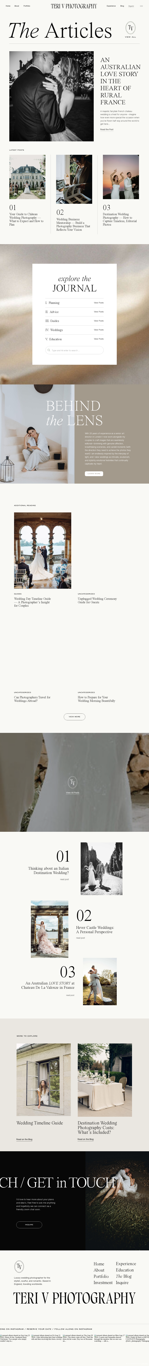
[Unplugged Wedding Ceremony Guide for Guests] (106, 550)
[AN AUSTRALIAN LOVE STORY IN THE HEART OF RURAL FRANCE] (51, 96)
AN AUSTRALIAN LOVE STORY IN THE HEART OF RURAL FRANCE (120, 81)
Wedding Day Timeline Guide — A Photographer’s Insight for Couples (32, 602)
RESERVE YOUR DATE (14, 1329)
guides (18, 594)
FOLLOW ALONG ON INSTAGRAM (49, 1329)
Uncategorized (86, 594)
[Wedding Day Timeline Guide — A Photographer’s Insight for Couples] (42, 550)
